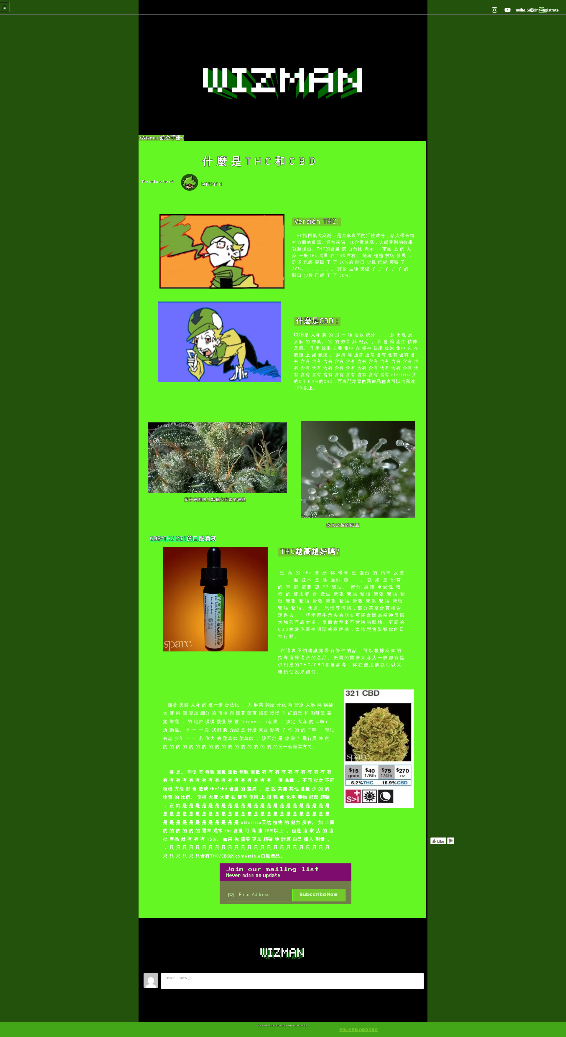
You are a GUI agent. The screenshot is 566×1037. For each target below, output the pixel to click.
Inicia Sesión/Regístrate (537, 9)
